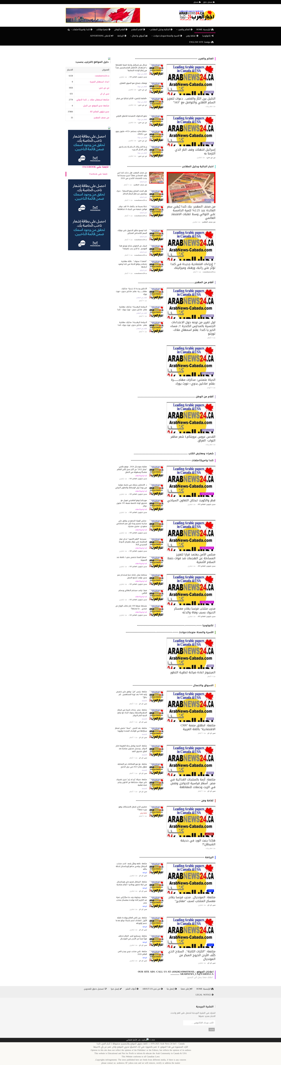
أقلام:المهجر (137, 30)
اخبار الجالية (209, 200)
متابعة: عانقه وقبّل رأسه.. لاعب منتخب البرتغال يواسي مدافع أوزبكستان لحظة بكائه (131, 866)
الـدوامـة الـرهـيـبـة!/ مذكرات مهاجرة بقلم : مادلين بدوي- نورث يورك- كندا (132, 323)
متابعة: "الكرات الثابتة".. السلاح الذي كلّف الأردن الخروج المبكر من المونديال (191, 955)
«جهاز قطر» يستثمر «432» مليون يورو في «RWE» (131, 132)
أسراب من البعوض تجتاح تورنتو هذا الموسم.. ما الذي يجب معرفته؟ (133, 247)
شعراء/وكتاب (102, 30)
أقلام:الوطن (119, 30)
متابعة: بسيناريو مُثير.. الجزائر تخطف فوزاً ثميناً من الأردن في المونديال (132, 937)
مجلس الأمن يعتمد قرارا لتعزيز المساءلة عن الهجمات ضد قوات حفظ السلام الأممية (191, 558)
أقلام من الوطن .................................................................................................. (176, 396)
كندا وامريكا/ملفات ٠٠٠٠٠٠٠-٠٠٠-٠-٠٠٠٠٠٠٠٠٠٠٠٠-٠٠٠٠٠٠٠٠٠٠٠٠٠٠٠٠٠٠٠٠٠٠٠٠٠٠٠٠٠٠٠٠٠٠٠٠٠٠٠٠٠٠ (172, 460)
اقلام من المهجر (207, 315)
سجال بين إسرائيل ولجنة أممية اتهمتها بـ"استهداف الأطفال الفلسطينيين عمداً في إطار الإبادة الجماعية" (131, 67)
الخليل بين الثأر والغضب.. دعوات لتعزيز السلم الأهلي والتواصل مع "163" (191, 100)
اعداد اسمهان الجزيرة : (99, 82)
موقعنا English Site (200, 42)
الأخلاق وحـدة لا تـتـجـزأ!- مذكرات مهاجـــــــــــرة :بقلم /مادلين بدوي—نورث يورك (131, 291)
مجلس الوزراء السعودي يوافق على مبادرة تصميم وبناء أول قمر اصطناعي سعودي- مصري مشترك (131, 523)
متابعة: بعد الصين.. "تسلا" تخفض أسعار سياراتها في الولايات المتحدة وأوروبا (131, 729)
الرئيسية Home (203, 30)
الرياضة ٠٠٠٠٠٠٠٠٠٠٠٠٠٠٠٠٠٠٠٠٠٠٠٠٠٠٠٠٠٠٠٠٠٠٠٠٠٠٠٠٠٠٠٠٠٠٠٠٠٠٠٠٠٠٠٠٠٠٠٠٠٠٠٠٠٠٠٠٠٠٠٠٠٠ (176, 857)
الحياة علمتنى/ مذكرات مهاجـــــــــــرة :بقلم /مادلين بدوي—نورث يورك (193, 381)
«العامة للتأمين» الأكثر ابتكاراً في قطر (131, 98)
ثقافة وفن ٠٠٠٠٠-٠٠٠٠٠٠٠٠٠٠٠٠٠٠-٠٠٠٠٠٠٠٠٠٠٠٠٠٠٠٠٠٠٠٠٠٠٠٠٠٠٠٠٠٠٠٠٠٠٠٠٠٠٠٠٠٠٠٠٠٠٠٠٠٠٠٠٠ (175, 800)
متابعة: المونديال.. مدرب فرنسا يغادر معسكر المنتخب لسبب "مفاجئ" (192, 899)
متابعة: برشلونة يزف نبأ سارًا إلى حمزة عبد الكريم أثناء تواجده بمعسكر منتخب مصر (131, 900)
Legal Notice (204, 995)
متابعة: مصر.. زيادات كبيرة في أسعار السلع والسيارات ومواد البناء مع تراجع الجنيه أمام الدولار (132, 712)
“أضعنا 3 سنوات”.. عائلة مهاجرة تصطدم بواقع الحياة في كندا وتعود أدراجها (132, 264)
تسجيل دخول (208, 2)
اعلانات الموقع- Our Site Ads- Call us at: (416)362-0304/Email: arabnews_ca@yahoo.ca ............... (176, 972)
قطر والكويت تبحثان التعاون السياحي (191, 500)
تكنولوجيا (207, 36)
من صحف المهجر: (101, 118)
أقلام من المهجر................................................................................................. (176, 282)
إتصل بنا (171, 989)
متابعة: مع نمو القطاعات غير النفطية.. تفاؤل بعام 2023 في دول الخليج (132, 765)
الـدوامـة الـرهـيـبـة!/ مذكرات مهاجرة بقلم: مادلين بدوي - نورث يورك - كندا (132, 308)
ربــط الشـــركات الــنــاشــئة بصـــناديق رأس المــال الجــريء (133, 148)
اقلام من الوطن (208, 430)
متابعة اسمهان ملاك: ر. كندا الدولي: (92, 100)
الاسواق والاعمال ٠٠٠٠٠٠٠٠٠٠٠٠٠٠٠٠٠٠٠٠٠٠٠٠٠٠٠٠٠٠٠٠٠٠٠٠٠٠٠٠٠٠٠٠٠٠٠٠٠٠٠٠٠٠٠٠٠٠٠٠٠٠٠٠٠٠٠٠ (173, 685)
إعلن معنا (185, 989)
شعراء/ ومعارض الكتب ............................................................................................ (174, 453)
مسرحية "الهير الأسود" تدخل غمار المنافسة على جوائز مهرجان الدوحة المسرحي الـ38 (133, 541)
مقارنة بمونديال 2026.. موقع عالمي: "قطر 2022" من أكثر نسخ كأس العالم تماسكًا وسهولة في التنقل (132, 469)
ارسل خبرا (115, 989)
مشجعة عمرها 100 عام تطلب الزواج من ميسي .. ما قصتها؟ (131, 607)
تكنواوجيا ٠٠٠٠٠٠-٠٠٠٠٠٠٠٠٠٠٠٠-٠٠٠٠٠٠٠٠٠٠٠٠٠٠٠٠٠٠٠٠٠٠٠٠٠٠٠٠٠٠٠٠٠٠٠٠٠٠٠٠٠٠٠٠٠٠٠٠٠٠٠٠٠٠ (175, 625)
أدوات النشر (131, 989)
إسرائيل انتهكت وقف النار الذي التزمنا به (195, 151)
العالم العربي (209, 92)
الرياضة (120, 36)
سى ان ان (104, 94)
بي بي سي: (103, 88)
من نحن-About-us (151, 989)
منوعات (210, 666)
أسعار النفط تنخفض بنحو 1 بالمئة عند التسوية (131, 558)
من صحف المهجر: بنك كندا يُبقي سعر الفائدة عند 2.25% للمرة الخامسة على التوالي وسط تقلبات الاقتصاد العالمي (191, 212)
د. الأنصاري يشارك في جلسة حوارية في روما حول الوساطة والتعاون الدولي (131, 486)
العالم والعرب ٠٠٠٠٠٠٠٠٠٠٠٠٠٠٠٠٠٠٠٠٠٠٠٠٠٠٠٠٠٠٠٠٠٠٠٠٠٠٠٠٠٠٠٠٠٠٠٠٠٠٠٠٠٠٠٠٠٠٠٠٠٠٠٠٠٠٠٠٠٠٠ (174, 58)
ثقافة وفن (191, 36)
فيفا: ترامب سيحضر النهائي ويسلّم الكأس (133, 592)
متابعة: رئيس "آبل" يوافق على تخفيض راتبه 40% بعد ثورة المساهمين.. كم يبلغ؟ (131, 694)
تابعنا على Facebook (96, 167)
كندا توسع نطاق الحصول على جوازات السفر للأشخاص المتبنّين (132, 232)
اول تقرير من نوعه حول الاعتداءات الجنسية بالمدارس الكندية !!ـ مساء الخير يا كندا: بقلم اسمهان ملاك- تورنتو (193, 327)
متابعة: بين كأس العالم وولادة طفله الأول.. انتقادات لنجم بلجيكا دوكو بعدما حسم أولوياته (131, 920)
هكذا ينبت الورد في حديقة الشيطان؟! (197, 842)
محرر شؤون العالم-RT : (99, 112)
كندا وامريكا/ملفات (207, 494)
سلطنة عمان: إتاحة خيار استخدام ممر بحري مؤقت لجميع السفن (132, 576)
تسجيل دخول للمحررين (94, 989)
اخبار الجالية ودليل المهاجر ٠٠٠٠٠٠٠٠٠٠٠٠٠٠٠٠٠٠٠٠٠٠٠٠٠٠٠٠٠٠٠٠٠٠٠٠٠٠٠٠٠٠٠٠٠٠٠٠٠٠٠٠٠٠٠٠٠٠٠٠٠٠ (170, 166)
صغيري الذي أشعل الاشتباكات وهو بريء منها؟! (133, 808)
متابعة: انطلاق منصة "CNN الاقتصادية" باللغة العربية (198, 727)
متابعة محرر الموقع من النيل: (96, 106)
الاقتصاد (210, 719)
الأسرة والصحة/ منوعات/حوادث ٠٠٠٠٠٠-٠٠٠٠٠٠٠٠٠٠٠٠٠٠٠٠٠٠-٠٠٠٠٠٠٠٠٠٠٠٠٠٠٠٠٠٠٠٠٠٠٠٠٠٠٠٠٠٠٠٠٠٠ (170, 632)
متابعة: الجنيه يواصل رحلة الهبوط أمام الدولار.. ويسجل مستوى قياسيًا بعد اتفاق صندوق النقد (131, 748)
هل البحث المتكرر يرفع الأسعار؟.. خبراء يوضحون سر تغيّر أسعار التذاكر (132, 192)
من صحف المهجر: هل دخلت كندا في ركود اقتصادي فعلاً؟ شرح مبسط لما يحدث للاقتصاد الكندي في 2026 (132, 175)
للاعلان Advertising (100, 36)
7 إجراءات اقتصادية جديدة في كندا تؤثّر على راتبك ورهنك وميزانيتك (193, 266)
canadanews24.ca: (102, 76)
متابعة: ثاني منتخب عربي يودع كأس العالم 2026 (132, 953)
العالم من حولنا (142, 74)
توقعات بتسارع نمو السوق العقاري (133, 83)
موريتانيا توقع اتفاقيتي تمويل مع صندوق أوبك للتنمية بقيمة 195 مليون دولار (131, 503)
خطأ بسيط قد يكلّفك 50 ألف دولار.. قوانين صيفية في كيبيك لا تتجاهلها (132, 208)
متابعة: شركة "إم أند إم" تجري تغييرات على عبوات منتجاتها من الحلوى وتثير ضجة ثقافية (131, 782)
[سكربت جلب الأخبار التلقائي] (137, 1040)
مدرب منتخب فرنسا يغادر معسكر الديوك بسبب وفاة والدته (194, 610)
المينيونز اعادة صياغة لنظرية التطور (192, 672)
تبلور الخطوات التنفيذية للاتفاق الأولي (131, 116)
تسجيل (196, 2)
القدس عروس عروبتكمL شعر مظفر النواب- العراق (193, 438)
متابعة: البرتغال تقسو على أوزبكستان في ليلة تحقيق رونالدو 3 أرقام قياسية (131, 883)
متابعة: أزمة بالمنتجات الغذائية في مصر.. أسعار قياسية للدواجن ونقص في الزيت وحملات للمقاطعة (192, 783)
